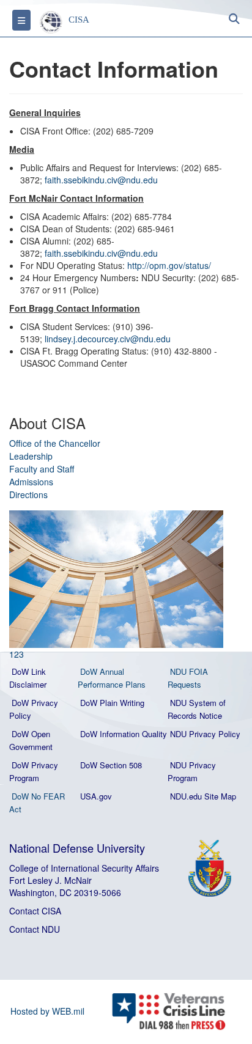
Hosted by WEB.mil (47, 1011)
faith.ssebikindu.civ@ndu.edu (101, 180)
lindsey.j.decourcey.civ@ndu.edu (108, 339)
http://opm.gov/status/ (169, 265)
